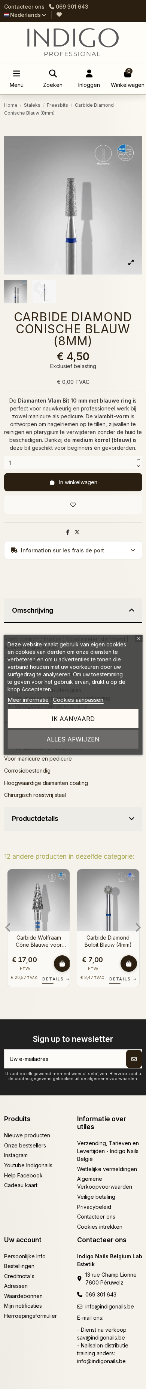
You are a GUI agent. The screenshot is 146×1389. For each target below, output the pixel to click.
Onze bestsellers (25, 1145)
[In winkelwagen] (62, 963)
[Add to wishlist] (73, 504)
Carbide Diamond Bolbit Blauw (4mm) (108, 940)
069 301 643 (100, 1294)
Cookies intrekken (99, 1226)
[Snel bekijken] (64, 893)
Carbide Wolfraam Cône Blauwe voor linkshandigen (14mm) (38, 941)
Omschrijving (32, 610)
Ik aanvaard (73, 718)
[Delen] (68, 532)
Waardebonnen (23, 1296)
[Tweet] (77, 532)
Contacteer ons (24, 6)
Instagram (16, 1155)
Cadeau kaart (20, 1185)
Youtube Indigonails (28, 1165)
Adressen (16, 1286)
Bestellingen (19, 1266)
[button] (8, 927)
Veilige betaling (96, 1197)
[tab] (73, 610)
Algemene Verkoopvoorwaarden (104, 1183)
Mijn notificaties (23, 1305)
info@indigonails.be (109, 1306)
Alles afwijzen (73, 739)
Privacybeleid (94, 1207)
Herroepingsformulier (30, 1316)
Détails (56, 979)
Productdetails (35, 818)
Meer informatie (28, 699)
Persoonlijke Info (25, 1256)
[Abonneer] (134, 1059)
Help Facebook (23, 1175)
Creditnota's (19, 1276)
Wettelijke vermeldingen (107, 1169)
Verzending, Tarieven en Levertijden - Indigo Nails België (108, 1151)
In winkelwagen (78, 482)
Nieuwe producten (27, 1135)
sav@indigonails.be (101, 1337)
